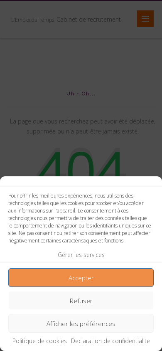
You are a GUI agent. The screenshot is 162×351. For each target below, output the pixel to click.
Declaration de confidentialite (110, 341)
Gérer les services (81, 255)
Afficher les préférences (81, 323)
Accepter (81, 278)
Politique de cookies (39, 341)
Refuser (81, 301)
